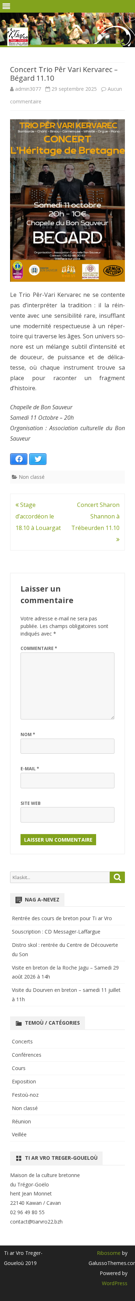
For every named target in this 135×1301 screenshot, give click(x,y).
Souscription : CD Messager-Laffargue (56, 931)
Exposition (24, 1081)
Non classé (32, 476)
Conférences (26, 1054)
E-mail (30, 769)
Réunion (21, 1121)
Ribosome (109, 1252)
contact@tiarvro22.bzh (36, 1221)
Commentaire (39, 648)
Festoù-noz (25, 1094)
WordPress (114, 1283)
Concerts (22, 1041)
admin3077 (28, 88)
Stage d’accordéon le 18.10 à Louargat (38, 516)
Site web (31, 803)
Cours (19, 1068)
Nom (28, 734)
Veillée (19, 1134)
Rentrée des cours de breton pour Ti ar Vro (62, 918)
